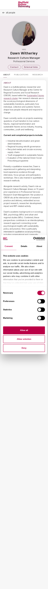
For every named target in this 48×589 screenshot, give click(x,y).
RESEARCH (37, 74)
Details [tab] (24, 246)
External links (31, 67)
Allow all (24, 330)
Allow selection (24, 339)
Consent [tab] (9, 246)
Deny (24, 348)
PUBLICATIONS (21, 74)
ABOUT (6, 74)
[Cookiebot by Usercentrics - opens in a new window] (34, 238)
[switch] (41, 301)
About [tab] (39, 246)
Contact (14, 67)
